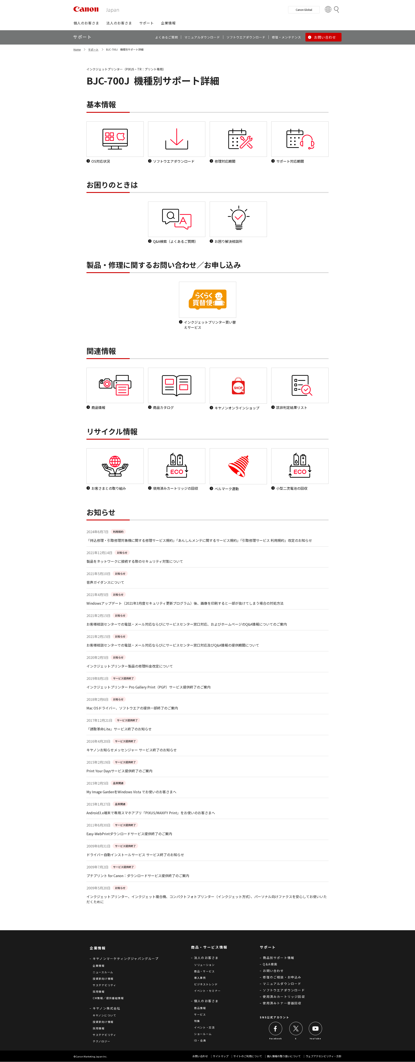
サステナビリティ (104, 985)
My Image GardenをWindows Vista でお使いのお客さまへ (131, 791)
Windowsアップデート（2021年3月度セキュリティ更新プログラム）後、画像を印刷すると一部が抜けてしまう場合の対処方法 (185, 603)
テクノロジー (101, 1041)
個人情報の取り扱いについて (284, 1056)
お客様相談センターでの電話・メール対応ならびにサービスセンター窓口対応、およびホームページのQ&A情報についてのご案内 (186, 624)
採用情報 (99, 991)
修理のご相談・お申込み (282, 977)
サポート (93, 49)
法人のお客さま (206, 957)
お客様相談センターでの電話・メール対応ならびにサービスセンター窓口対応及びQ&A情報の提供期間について (172, 645)
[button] (86, 23)
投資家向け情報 (103, 978)
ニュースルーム (103, 972)
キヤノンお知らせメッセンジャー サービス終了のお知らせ (131, 749)
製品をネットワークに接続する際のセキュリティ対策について (134, 561)
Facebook (275, 1038)
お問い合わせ (273, 970)
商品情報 (200, 1008)
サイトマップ (220, 1056)
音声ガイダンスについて (105, 582)
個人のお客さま (206, 1001)
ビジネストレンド (206, 984)
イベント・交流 (204, 1027)
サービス (200, 1014)
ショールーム (203, 1034)
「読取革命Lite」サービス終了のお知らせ (119, 728)
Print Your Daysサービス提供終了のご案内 (119, 770)
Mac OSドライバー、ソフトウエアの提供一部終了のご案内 (132, 708)
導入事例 (200, 977)
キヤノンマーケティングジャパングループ (126, 958)
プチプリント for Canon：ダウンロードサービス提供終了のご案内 (137, 875)
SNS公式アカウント (274, 1017)
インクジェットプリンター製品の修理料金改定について (129, 666)
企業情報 (99, 965)
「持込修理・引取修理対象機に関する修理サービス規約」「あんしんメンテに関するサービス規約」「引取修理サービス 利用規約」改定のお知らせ (199, 540)
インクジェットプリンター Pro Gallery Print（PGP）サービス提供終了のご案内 (148, 687)
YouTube (315, 1038)
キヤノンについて (104, 1015)
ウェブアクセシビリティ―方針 (324, 1056)
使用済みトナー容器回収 (282, 1003)
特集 (197, 1021)
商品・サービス (204, 971)
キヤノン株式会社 (107, 1008)
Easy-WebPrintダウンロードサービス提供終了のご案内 (129, 833)
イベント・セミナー (207, 990)
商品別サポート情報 (278, 957)
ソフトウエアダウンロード (284, 990)
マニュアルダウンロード (282, 983)
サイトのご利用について (247, 1056)
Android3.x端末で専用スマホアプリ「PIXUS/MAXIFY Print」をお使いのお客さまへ (150, 812)
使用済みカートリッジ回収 (284, 996)
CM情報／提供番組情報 (108, 998)
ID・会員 (200, 1040)
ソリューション (204, 965)
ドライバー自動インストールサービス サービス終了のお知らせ (135, 854)
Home (77, 49)
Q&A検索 (270, 964)
